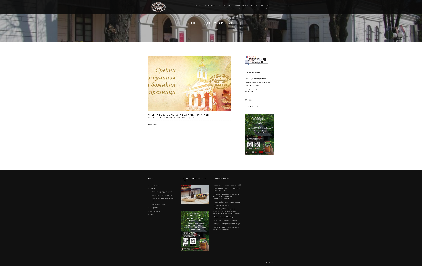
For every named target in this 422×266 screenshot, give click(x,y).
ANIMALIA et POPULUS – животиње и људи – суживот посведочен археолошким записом (226, 196)
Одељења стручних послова (162, 195)
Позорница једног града (222, 205)
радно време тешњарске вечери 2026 (227, 185)
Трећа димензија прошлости (256, 79)
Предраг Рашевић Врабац (223, 217)
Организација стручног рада (162, 192)
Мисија (270, 5)
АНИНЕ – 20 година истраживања (225, 220)
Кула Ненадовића (252, 85)
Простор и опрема (158, 204)
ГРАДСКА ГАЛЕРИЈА (252, 106)
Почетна (197, 5)
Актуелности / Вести (236, 8)
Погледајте (210, 5)
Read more (152, 124)
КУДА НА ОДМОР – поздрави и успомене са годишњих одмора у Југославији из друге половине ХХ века (226, 211)
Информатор (154, 208)
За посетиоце (225, 5)
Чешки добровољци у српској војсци (227, 202)
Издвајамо (191, 117)
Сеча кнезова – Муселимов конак (258, 82)
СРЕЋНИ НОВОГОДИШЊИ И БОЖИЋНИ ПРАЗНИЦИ (178, 114)
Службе (152, 188)
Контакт (253, 8)
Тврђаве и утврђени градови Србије (227, 224)
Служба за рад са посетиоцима (249, 5)
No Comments (179, 117)
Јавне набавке (267, 8)
